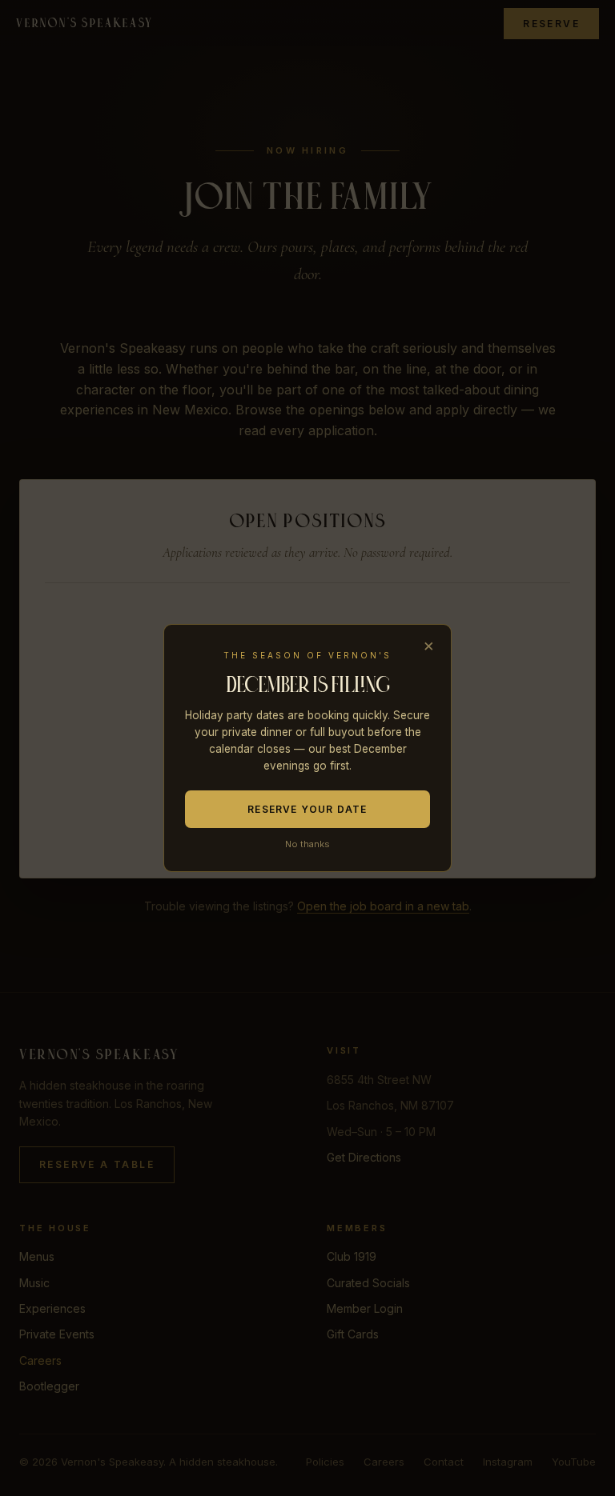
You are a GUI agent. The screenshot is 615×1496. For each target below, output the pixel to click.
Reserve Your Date (307, 809)
